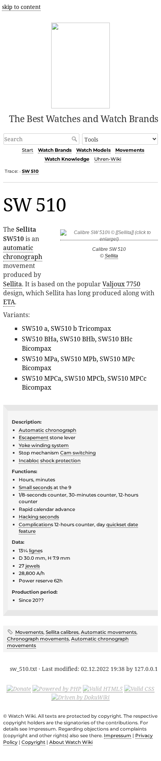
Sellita (111, 256)
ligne (34, 550)
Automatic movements (108, 632)
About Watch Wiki (71, 742)
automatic (18, 247)
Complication (35, 524)
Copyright (33, 742)
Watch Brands (55, 150)
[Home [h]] (80, 64)
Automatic (31, 430)
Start (27, 150)
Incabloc (29, 460)
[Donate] (19, 688)
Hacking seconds (39, 517)
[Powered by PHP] (56, 688)
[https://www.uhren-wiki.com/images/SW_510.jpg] (109, 237)
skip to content (21, 7)
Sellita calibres (62, 632)
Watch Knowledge (67, 159)
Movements (129, 150)
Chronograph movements (38, 639)
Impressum (117, 735)
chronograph (22, 256)
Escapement (33, 437)
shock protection (60, 460)
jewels (32, 566)
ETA (9, 302)
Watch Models (93, 150)
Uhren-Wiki (107, 159)
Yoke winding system (44, 445)
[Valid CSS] (139, 688)
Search (75, 139)
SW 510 (30, 171)
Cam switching (78, 453)
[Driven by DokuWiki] (80, 697)
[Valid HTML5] (103, 688)
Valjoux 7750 (121, 284)
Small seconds (35, 487)
